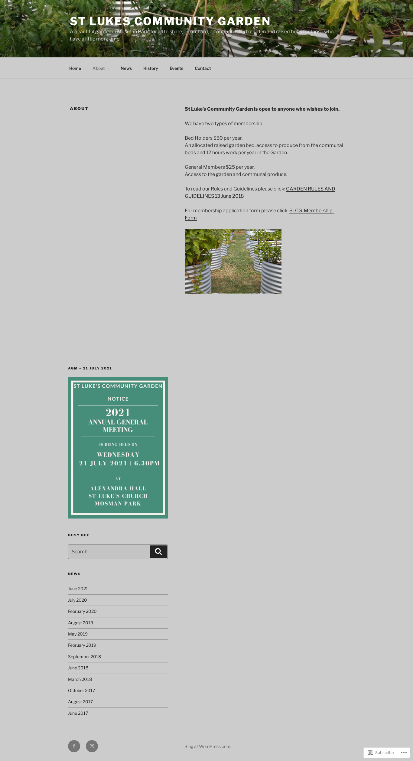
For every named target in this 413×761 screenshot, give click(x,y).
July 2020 (77, 600)
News (126, 68)
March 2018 (80, 679)
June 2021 (78, 588)
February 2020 (82, 611)
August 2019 (80, 622)
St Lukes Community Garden (170, 21)
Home (75, 68)
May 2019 (78, 633)
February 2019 (82, 645)
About (99, 68)
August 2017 (80, 701)
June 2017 (78, 713)
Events (176, 68)
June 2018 (78, 667)
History (150, 68)
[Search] (158, 551)
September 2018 (84, 656)
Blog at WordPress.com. (207, 746)
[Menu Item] (74, 746)
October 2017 (81, 690)
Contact (203, 68)
